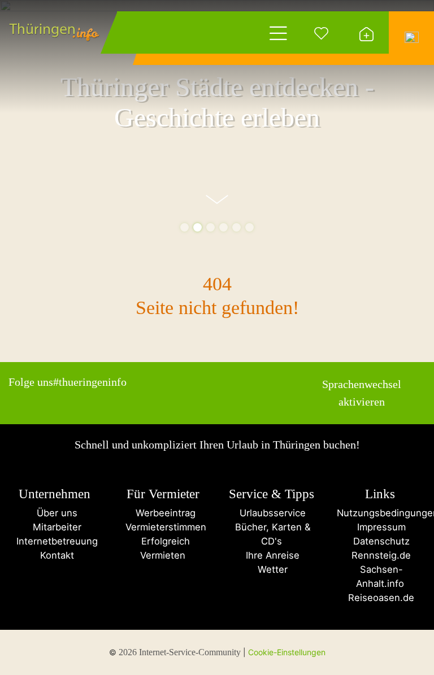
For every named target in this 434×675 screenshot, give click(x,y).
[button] (184, 227)
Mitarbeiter (54, 527)
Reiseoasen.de (379, 597)
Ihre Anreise (271, 555)
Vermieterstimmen (163, 527)
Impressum (380, 527)
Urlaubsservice (271, 513)
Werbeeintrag (163, 513)
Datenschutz (380, 541)
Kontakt (54, 555)
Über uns (54, 513)
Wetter (271, 569)
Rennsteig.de (380, 555)
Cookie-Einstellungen (287, 652)
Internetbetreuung (54, 541)
